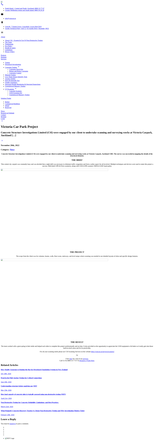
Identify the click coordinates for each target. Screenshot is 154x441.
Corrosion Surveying (16, 69)
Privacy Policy (10, 52)
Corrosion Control (15, 73)
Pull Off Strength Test (12, 80)
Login (3, 119)
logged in (13, 424)
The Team (8, 42)
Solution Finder (6, 98)
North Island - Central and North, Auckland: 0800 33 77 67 (24, 8)
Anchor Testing (10, 79)
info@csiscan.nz (10, 18)
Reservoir (8, 107)
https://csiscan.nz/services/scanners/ (102, 352)
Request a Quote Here (86, 361)
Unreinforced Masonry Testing (15, 86)
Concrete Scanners (15, 91)
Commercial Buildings (12, 104)
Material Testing (10, 75)
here (70, 359)
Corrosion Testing (12, 67)
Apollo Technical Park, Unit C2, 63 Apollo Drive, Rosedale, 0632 (27, 28)
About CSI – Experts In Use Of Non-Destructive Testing (24, 40)
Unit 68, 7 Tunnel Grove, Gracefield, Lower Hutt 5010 (23, 27)
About (3, 37)
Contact (3, 115)
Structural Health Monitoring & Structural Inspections (22, 84)
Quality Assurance (11, 82)
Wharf (7, 106)
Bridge (7, 102)
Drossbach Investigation (13, 64)
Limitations (8, 50)
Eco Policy (8, 46)
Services (3, 59)
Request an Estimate (7, 113)
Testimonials (9, 44)
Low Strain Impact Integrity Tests (16, 77)
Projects (3, 55)
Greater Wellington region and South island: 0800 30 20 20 (24, 10)
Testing (7, 62)
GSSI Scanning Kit (15, 93)
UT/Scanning (11, 89)
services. (85, 359)
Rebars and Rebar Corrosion (18, 71)
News (3, 111)
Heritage (3, 57)
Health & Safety (10, 48)
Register (3, 117)
